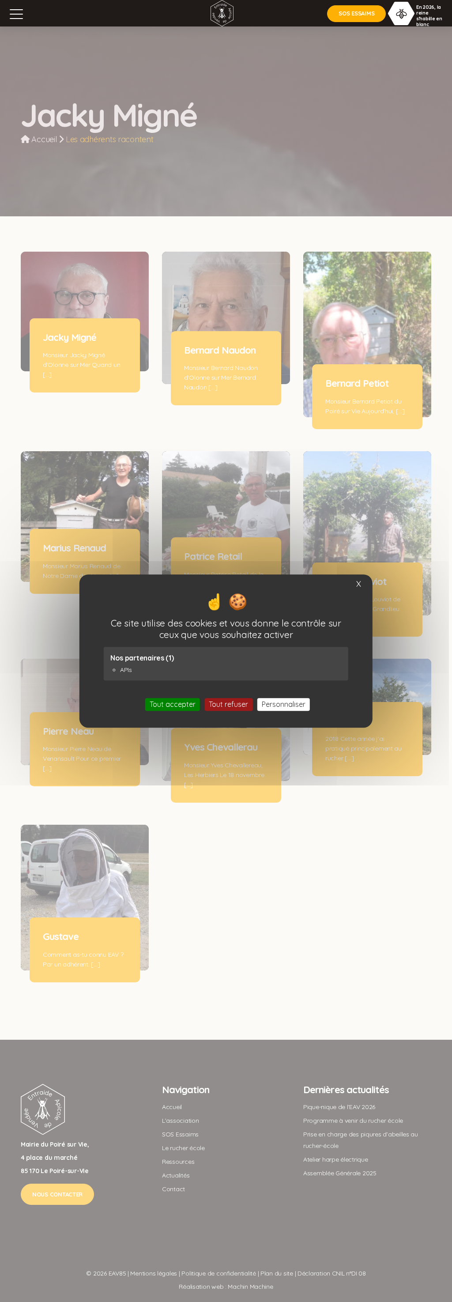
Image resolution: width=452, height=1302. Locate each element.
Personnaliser (283, 704)
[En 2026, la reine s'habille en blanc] (401, 13)
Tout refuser (228, 704)
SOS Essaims (356, 13)
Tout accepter (173, 704)
